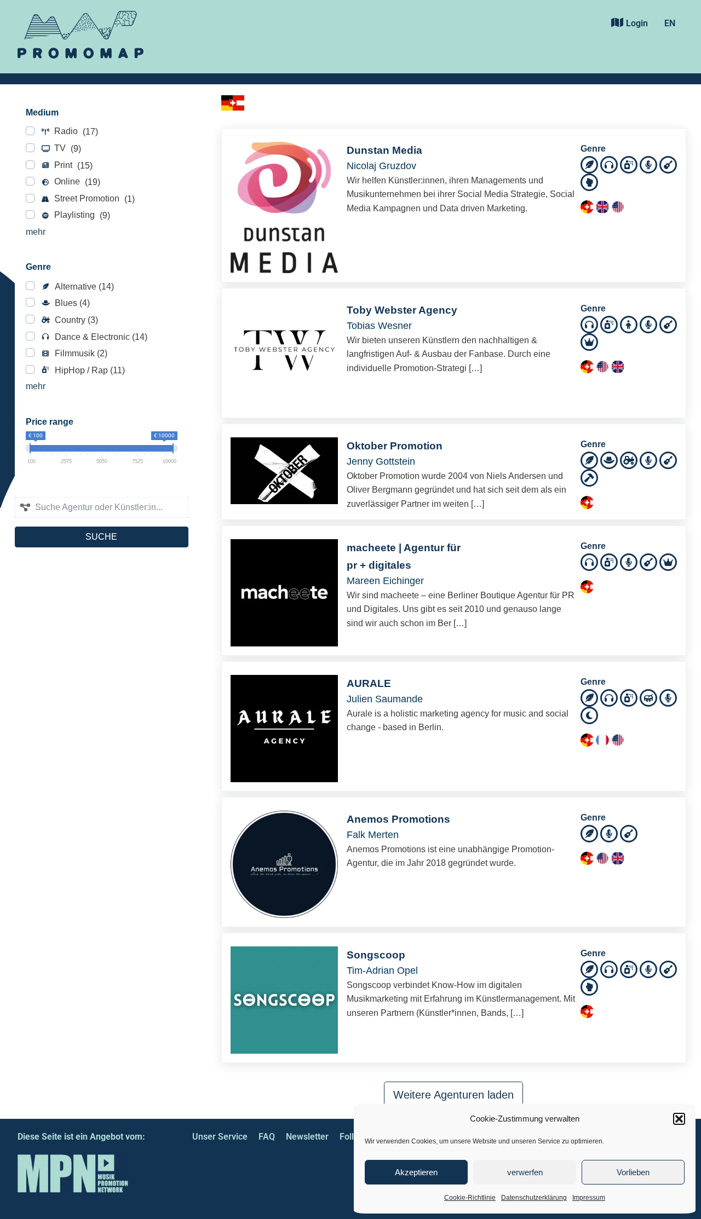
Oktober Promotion (395, 446)
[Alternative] (589, 164)
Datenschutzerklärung (534, 1197)
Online (76, 182)
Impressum (588, 1197)
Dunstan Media (384, 150)
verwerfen (525, 1172)
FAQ (266, 1136)
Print (72, 165)
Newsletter (307, 1136)
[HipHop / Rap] (628, 164)
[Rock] (668, 164)
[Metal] (589, 477)
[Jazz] (648, 697)
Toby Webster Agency (402, 310)
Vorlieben (633, 1172)
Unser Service (220, 1136)
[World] (589, 714)
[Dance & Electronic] (609, 164)
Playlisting (81, 215)
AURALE (369, 683)
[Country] (628, 459)
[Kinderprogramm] (628, 323)
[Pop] (648, 164)
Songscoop (376, 955)
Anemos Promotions (398, 819)
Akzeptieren (416, 1172)
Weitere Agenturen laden (453, 1095)
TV (66, 148)
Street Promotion (93, 199)
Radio (75, 131)
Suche (101, 536)
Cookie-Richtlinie (470, 1197)
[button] (679, 1118)
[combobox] (101, 507)
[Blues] (609, 459)
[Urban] (589, 181)
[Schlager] (589, 341)
